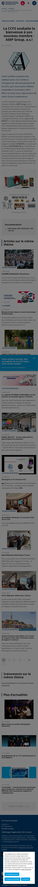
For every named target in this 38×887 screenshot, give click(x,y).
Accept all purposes (12, 874)
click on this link (26, 869)
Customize (25, 879)
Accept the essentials (12, 879)
